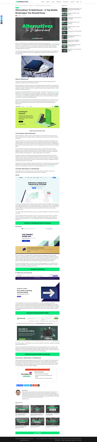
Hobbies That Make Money (35, 426)
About (63, 440)
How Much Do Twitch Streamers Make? (75, 31)
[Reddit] (36, 385)
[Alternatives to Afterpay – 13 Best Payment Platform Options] (22, 421)
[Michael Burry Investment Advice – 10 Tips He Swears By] (64, 37)
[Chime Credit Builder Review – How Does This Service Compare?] (22, 409)
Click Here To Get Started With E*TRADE (37, 313)
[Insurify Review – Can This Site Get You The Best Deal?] (64, 19)
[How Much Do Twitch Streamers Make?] (64, 32)
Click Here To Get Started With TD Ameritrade (37, 354)
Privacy (80, 440)
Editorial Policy (68, 440)
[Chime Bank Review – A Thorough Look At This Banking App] (53, 409)
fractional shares (55, 91)
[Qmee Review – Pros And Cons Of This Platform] (64, 50)
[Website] (22, 398)
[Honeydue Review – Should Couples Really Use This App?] (64, 46)
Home (17, 5)
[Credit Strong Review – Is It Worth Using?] (64, 28)
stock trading (31, 218)
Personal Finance (65, 1)
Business (42, 1)
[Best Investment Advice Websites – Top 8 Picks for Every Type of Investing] (64, 10)
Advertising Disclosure (56, 43)
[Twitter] (25, 398)
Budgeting (47, 1)
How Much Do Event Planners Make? (52, 426)
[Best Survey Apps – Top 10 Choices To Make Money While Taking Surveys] (37, 409)
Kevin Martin (19, 15)
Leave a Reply (37, 433)
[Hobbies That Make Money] (37, 421)
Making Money (58, 1)
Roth (49, 263)
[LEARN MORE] (26, 378)
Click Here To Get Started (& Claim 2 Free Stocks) (37, 223)
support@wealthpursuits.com (24, 440)
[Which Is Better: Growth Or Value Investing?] (64, 23)
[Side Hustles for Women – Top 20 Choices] (64, 14)
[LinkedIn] (31, 385)
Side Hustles (72, 1)
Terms (76, 440)
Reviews (77, 1)
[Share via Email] (38, 385)
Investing (52, 1)
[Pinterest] (34, 385)
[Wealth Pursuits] (21, 2)
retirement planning (34, 263)
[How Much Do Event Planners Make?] (53, 421)
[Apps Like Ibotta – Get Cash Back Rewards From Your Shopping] (64, 41)
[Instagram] (28, 398)
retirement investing (49, 165)
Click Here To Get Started (37, 269)
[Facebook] (23, 398)
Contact (73, 440)
